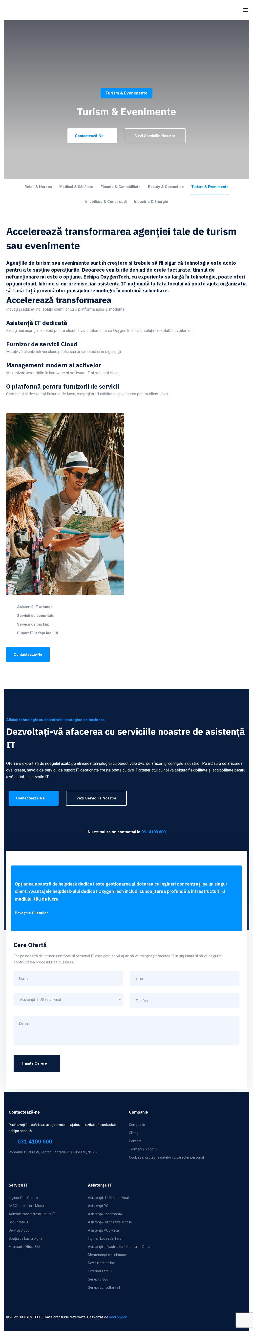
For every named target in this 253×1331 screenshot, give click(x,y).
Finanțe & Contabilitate (121, 187)
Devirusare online (101, 1263)
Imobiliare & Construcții (106, 201)
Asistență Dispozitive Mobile (110, 1222)
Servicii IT (18, 1185)
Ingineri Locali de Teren (106, 1238)
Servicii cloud (98, 1279)
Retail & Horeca (38, 187)
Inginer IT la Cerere (23, 1198)
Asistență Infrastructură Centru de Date (119, 1247)
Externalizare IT (100, 1271)
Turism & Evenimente (210, 187)
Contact (135, 1141)
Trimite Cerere (34, 1063)
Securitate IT (19, 1222)
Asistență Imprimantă (105, 1214)
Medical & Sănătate (76, 187)
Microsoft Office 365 (24, 1247)
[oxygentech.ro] (48, 9)
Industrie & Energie (151, 201)
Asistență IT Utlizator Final (108, 1198)
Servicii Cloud (19, 1230)
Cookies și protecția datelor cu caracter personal (166, 1157)
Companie (137, 1125)
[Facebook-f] (13, 1165)
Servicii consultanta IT (105, 1287)
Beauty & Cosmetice (166, 187)
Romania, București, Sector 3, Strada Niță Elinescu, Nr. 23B (54, 1152)
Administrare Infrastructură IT (32, 1214)
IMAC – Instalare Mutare (27, 1206)
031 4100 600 (153, 832)
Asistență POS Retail (104, 1230)
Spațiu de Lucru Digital (26, 1238)
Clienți (134, 1133)
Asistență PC (98, 1206)
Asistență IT (100, 1185)
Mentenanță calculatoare (107, 1255)
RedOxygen (118, 1317)
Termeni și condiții (143, 1149)
